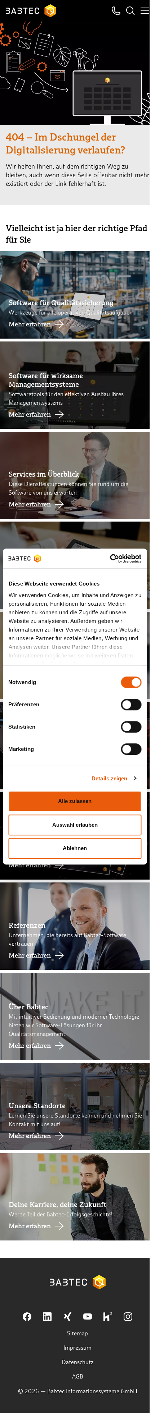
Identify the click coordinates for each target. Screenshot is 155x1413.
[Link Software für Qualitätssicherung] (77, 295)
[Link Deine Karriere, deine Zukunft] (77, 1196)
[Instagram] (128, 1316)
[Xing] (67, 1316)
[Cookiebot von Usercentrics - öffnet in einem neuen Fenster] (109, 558)
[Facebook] (27, 1316)
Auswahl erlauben (75, 825)
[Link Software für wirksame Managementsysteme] (77, 385)
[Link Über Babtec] (77, 1016)
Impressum (77, 1348)
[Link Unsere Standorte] (77, 1106)
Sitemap (77, 1333)
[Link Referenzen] (77, 926)
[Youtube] (87, 1316)
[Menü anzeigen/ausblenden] (145, 10)
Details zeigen (109, 778)
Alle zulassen (75, 801)
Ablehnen (75, 848)
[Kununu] (107, 1316)
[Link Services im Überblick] (77, 475)
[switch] (131, 704)
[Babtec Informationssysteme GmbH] (31, 10)
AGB (77, 1376)
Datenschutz (78, 1362)
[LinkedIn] (47, 1316)
